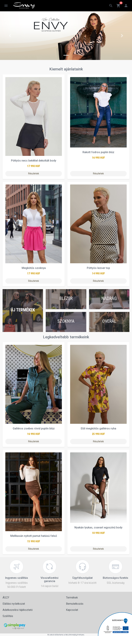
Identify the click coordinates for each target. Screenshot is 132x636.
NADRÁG (109, 298)
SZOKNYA (65, 321)
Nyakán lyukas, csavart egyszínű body (98, 527)
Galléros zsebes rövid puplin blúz (34, 428)
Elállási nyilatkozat (14, 603)
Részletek (33, 173)
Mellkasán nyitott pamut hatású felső (33, 536)
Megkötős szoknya (34, 268)
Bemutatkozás (74, 603)
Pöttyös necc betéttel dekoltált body (33, 160)
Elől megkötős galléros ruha (98, 428)
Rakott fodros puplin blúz (98, 152)
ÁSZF (6, 597)
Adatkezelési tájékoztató (18, 610)
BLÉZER (66, 298)
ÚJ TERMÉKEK (23, 309)
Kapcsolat (72, 610)
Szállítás (8, 616)
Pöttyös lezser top (98, 268)
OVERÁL (109, 321)
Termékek (72, 597)
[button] (10, 35)
